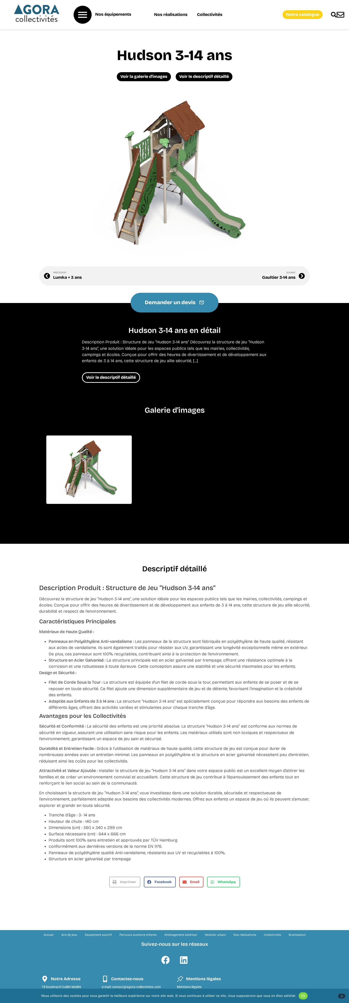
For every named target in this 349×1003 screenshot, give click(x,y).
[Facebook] (165, 960)
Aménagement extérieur (180, 935)
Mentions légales (189, 987)
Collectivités (209, 14)
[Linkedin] (183, 960)
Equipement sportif (98, 935)
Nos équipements (113, 14)
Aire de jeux (69, 935)
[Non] (341, 996)
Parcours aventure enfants (138, 935)
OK (303, 996)
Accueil (49, 935)
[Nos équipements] (83, 15)
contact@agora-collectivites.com (136, 987)
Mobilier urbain (215, 935)
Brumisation (297, 935)
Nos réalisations (171, 14)
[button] (124, 882)
